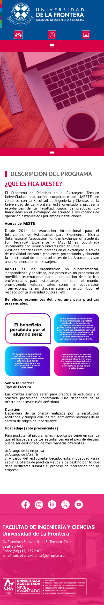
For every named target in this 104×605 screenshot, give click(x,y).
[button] (52, 45)
